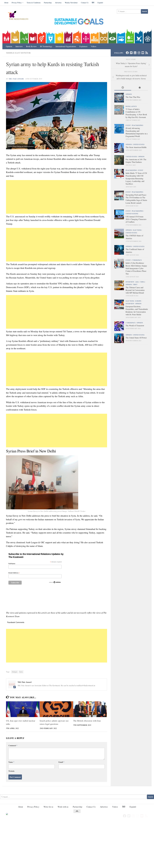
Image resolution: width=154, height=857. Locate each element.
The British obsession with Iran (87, 720)
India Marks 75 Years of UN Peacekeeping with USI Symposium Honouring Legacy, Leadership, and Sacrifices (136, 178)
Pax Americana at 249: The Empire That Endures (136, 160)
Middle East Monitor (18, 52)
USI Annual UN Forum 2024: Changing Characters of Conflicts (136, 219)
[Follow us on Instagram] (138, 52)
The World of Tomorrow (135, 325)
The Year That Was (133, 97)
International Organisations (66, 46)
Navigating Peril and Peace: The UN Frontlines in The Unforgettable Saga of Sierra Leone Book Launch (136, 199)
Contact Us (84, 2)
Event (128, 125)
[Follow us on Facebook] (127, 52)
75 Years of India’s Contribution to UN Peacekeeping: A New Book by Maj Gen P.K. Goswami (136, 113)
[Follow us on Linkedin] (135, 52)
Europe (138, 301)
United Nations (132, 214)
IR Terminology (46, 46)
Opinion (9, 46)
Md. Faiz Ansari (16, 78)
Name (11, 762)
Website (11, 771)
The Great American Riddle (136, 147)
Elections (137, 230)
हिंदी (93, 2)
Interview (19, 46)
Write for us (48, 806)
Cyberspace (137, 260)
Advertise (58, 2)
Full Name (11, 563)
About (6, 2)
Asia (137, 282)
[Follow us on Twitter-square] (131, 52)
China (142, 282)
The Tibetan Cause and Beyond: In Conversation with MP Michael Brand (135, 290)
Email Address (14, 573)
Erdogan (14, 672)
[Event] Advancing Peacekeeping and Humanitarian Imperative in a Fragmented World (137, 132)
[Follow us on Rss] (146, 52)
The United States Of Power (136, 337)
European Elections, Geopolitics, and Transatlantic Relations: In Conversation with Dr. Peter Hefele (137, 310)
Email (61, 762)
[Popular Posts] (139, 87)
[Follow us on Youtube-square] (142, 52)
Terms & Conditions (34, 2)
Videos (93, 46)
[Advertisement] (56, 197)
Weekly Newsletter (71, 2)
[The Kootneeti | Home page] (19, 15)
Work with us (63, 806)
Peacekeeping (137, 125)
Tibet (135, 284)
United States (138, 144)
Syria (21, 672)
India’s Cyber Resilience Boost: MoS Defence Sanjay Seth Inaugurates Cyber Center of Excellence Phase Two (136, 268)
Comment (12, 745)
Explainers (83, 46)
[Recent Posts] (122, 87)
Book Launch (131, 106)
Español (100, 2)
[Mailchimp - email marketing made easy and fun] (54, 583)
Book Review (31, 46)
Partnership (48, 2)
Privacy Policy (17, 2)
